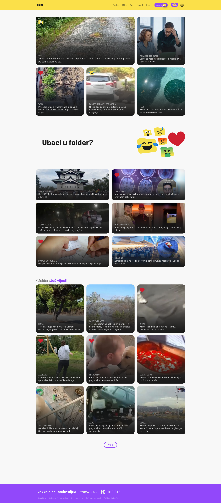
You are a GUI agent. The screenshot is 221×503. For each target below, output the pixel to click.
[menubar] (182, 4)
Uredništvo (42, 498)
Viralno (116, 5)
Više (110, 445)
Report (140, 5)
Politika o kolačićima (112, 498)
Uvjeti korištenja (77, 498)
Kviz (132, 5)
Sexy (148, 5)
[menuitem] (182, 4)
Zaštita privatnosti (93, 498)
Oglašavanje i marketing (58, 498)
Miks (124, 5)
